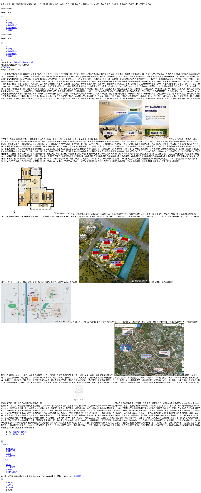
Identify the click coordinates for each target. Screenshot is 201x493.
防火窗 (8, 454)
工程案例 (9, 487)
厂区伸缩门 (10, 467)
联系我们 (9, 30)
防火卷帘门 (10, 456)
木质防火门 (10, 449)
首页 (7, 20)
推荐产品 (4, 460)
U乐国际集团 (15, 62)
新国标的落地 (18, 434)
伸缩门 (8, 465)
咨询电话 (9, 482)
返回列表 (7, 67)
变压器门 (9, 470)
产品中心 (9, 485)
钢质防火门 (10, 451)
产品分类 (4, 444)
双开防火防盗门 (12, 472)
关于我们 (9, 23)
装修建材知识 (11, 25)
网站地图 (77, 476)
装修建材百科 (11, 28)
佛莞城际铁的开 (19, 432)
